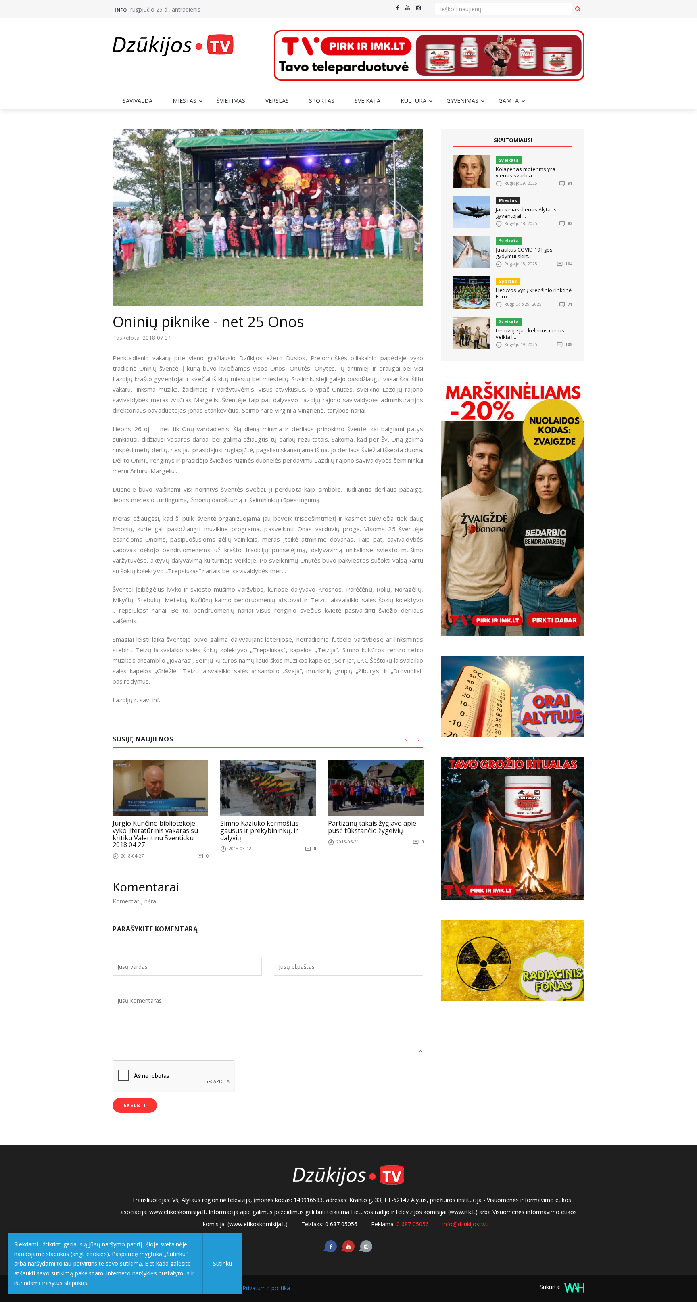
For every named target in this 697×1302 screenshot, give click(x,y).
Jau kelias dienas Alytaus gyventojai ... (526, 212)
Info (121, 10)
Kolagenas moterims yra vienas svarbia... (525, 172)
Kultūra (413, 100)
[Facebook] (397, 8)
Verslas (277, 100)
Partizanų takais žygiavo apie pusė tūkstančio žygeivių (372, 827)
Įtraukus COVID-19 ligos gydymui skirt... (524, 253)
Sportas (321, 100)
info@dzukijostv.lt (465, 1224)
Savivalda (137, 100)
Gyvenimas (462, 100)
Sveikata (367, 100)
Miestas (184, 100)
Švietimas (231, 100)
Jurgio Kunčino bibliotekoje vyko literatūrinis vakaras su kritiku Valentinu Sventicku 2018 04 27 (155, 834)
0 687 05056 (412, 1224)
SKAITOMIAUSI (513, 140)
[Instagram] (418, 8)
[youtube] (407, 8)
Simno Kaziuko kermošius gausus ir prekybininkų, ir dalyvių (259, 830)
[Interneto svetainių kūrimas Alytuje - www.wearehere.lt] (573, 1287)
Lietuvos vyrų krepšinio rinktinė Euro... (534, 293)
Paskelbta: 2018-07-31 (142, 337)
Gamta (509, 100)
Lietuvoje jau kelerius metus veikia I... (530, 333)
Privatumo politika (266, 1288)
